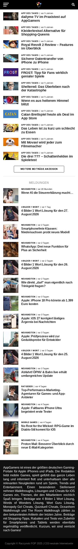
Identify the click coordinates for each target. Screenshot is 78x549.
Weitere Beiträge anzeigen (39, 169)
